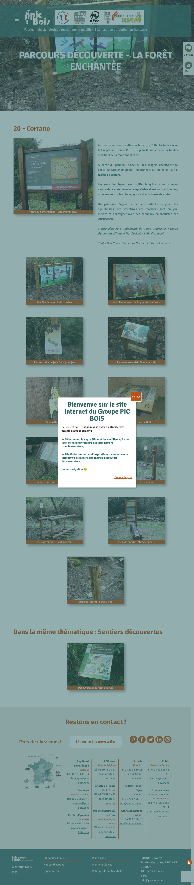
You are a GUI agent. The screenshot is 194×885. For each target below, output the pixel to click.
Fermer (136, 396)
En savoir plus (123, 477)
